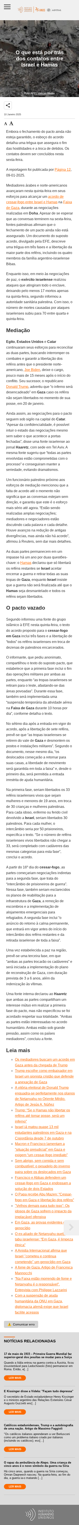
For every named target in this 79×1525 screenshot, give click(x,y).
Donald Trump (17, 387)
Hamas (25, 563)
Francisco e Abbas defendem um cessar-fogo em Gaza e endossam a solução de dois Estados (43, 1183)
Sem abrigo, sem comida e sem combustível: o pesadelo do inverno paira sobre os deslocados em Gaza (43, 1166)
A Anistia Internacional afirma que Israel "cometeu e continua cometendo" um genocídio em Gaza (42, 1256)
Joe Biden (32, 370)
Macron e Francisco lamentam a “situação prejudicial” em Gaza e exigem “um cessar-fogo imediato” (41, 1149)
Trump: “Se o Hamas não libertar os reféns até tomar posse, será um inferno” (42, 1115)
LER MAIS (15, 1377)
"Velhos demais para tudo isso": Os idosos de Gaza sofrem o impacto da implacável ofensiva (43, 1211)
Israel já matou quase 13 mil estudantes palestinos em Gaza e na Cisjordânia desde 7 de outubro (43, 1132)
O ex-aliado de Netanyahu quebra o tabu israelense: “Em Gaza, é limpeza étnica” (44, 1239)
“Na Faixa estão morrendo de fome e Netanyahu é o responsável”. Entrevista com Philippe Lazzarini (43, 1284)
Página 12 (63, 169)
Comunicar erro (21, 1324)
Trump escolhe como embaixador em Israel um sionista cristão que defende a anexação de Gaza (44, 1076)
